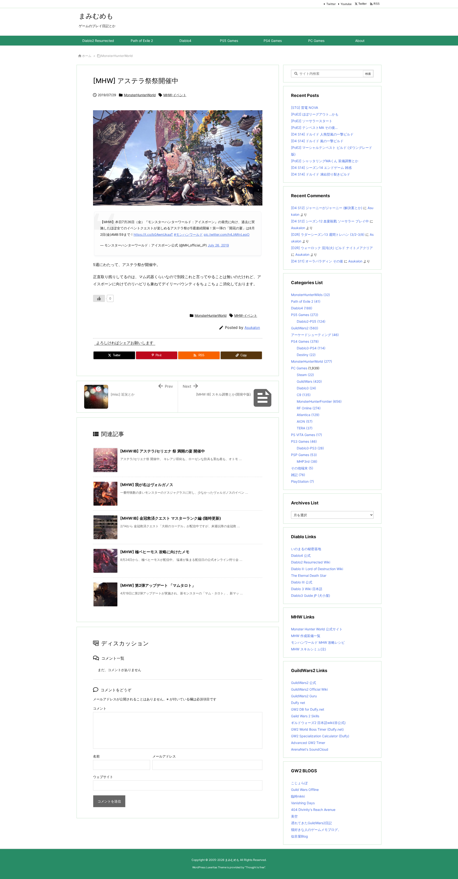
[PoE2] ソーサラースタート (311, 121)
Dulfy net (298, 703)
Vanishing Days (303, 803)
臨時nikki (298, 796)
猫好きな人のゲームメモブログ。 (316, 830)
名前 (96, 756)
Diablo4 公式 (301, 555)
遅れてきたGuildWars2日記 (311, 823)
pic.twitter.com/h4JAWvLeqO (227, 234)
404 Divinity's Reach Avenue (313, 810)
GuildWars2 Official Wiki (309, 689)
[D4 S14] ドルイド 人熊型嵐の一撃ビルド (322, 134)
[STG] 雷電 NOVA (304, 107)
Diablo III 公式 (301, 582)
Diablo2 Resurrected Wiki (310, 562)
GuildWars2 (304, 328)
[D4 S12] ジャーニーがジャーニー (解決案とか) (326, 208)
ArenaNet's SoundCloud (309, 749)
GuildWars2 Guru (304, 696)
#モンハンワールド (188, 234)
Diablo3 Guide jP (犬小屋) (310, 595)
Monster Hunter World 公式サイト (317, 629)
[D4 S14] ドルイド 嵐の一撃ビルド (317, 141)
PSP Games (304, 455)
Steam (305, 375)
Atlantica (308, 415)
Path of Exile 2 (305, 301)
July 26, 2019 (218, 245)
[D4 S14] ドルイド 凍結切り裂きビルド (320, 174)
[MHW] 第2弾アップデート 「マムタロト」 (158, 585)
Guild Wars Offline (305, 790)
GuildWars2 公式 (303, 683)
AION (304, 421)
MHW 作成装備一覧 (305, 636)
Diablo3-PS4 (311, 348)
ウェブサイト (103, 777)
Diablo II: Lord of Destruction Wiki (317, 569)
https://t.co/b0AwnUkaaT (153, 234)
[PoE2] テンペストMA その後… (314, 128)
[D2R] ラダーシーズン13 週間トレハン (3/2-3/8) (327, 234)
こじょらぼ (299, 783)
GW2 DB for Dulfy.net (307, 709)
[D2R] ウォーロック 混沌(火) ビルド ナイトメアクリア (332, 248)
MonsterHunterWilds (310, 295)
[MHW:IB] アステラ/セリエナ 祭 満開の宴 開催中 (162, 451)
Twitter (331, 4)
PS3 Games (304, 441)
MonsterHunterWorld (117, 56)
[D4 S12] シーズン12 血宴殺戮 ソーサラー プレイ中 (330, 221)
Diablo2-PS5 (311, 321)
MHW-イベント (174, 95)
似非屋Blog (299, 836)
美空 (294, 816)
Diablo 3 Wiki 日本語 (306, 589)
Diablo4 (301, 308)
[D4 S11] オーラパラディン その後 (317, 261)
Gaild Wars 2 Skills (305, 716)
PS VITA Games (306, 435)
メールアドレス (164, 756)
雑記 (298, 475)
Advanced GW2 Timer (308, 743)
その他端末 (302, 468)
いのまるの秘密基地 (306, 549)
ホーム (86, 56)
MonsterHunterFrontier (319, 401)
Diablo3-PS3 (310, 448)
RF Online (309, 408)
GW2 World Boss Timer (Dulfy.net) (317, 729)
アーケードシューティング (315, 335)
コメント (99, 708)
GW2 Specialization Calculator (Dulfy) (320, 736)
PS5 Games (304, 315)
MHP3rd (307, 461)
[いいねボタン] (99, 298)
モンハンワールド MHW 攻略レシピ (318, 642)
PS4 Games (305, 341)
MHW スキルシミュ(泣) (308, 649)
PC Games (299, 368)
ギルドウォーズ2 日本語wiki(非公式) (318, 723)
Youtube (346, 4)
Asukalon (252, 327)
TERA (304, 428)
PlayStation (302, 481)
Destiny (306, 355)
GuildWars (309, 381)
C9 (304, 395)
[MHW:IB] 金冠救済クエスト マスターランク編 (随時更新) (170, 518)
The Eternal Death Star (308, 575)
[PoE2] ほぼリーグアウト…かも (314, 114)
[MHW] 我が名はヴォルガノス (146, 484)
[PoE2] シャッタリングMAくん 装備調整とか (324, 161)
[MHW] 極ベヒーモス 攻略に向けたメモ (154, 551)
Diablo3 (306, 388)
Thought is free (255, 867)
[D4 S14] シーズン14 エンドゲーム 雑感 (321, 168)
